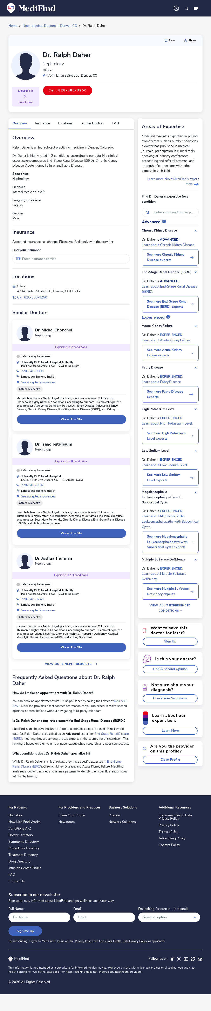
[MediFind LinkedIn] (200, 958)
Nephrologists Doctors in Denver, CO (50, 25)
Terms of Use (168, 832)
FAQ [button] (115, 123)
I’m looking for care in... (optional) (163, 909)
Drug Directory (19, 861)
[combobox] (71, 258)
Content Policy (169, 845)
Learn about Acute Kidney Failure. (166, 340)
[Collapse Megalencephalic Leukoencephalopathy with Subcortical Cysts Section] (195, 492)
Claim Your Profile (72, 815)
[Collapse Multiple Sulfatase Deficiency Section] (195, 560)
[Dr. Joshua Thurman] (24, 561)
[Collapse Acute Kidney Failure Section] (195, 326)
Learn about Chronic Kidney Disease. (168, 245)
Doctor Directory (20, 835)
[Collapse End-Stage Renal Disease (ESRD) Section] (195, 272)
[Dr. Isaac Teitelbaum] (24, 447)
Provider (115, 815)
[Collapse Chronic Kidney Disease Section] (195, 231)
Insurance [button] (42, 123)
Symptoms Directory (23, 841)
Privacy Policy (169, 825)
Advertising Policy (172, 838)
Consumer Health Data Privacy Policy (175, 817)
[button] (33, 356)
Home (12, 25)
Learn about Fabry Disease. (162, 382)
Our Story (15, 815)
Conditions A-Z (19, 828)
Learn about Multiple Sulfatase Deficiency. (164, 576)
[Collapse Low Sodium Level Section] (195, 451)
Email (77, 909)
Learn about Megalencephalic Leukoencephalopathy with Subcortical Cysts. (170, 521)
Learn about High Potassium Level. (167, 423)
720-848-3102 (32, 485)
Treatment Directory (23, 855)
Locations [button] (65, 123)
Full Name (15, 909)
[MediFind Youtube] (186, 958)
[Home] (31, 8)
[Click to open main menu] (196, 8)
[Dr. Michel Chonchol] (24, 333)
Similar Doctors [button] (92, 123)
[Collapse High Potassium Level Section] (195, 409)
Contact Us (16, 881)
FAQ (11, 874)
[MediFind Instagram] (179, 958)
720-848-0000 (32, 371)
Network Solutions (122, 822)
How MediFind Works (24, 822)
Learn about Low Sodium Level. (165, 465)
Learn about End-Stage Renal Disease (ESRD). (169, 289)
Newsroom (67, 822)
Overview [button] (20, 123)
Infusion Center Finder (24, 868)
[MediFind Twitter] (193, 958)
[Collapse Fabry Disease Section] (195, 368)
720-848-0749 (32, 599)
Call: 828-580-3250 (32, 297)
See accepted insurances (38, 382)
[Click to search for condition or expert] (186, 8)
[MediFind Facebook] (172, 958)
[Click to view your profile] (176, 8)
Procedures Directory (24, 848)
